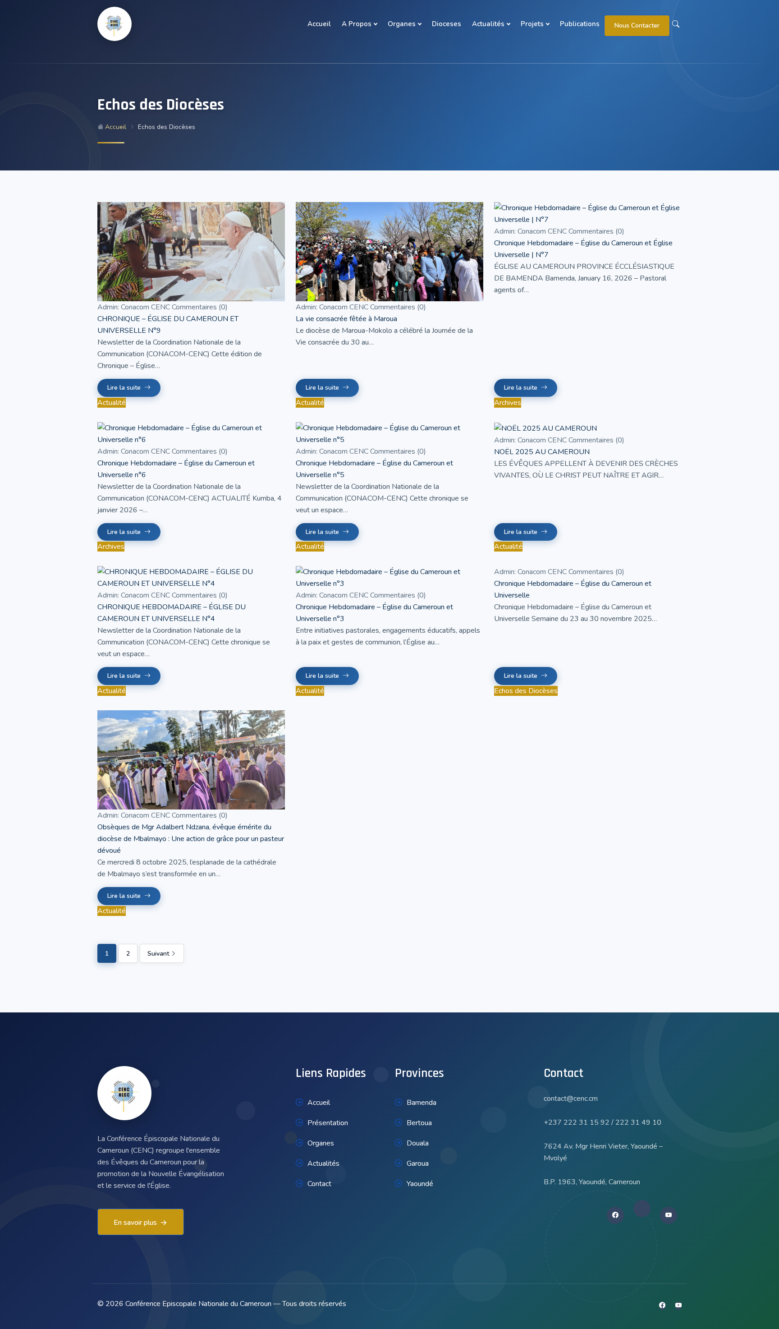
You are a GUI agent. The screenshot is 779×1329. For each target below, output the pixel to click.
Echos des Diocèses (526, 691)
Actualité (111, 403)
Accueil (319, 23)
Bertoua (419, 1123)
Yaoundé (420, 1184)
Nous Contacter (637, 25)
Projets (532, 23)
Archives (507, 403)
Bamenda (421, 1103)
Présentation (327, 1123)
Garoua (418, 1163)
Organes (402, 23)
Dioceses (446, 23)
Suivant (159, 953)
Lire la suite (124, 387)
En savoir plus (135, 1223)
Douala (418, 1143)
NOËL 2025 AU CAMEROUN (542, 452)
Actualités (488, 23)
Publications (580, 23)
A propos (356, 23)
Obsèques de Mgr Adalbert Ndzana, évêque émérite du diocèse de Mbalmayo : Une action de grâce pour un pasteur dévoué (190, 838)
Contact (319, 1184)
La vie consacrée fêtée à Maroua (346, 319)
